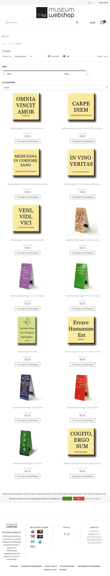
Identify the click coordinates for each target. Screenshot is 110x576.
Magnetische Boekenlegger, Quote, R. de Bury (82, 240)
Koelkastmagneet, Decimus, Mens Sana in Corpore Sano (27, 184)
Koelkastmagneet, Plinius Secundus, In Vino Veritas (82, 184)
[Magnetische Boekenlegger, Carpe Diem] (27, 443)
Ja (67, 499)
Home (4, 44)
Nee (78, 499)
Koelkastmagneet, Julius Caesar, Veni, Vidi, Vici (27, 240)
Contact (94, 527)
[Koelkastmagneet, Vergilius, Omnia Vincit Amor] (27, 108)
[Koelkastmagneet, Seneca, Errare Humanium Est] (82, 331)
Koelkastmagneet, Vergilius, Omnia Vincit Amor (27, 128)
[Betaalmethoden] (33, 532)
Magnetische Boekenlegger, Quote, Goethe (27, 407)
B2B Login (103, 3)
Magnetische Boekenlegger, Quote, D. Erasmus (82, 296)
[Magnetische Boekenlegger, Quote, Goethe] (27, 387)
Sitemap (62, 570)
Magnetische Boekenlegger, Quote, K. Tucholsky (27, 296)
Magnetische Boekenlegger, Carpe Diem (27, 463)
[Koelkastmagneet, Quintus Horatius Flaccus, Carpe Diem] (82, 108)
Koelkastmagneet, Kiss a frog (27, 352)
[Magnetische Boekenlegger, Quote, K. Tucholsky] (27, 276)
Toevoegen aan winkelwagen (27, 141)
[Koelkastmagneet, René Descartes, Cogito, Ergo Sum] (82, 443)
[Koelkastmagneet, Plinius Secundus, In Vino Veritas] (82, 164)
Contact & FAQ (50, 570)
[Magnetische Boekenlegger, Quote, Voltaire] (82, 387)
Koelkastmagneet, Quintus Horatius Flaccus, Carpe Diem (82, 128)
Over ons (14, 566)
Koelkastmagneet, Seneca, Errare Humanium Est (82, 352)
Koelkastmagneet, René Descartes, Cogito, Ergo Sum (82, 463)
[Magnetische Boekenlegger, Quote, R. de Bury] (82, 220)
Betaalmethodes (67, 566)
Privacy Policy (51, 566)
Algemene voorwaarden (31, 566)
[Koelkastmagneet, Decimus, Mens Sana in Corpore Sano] (27, 164)
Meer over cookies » (93, 499)
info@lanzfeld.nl (96, 540)
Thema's (11, 44)
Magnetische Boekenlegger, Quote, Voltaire (82, 407)
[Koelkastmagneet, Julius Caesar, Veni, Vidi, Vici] (27, 220)
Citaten (18, 44)
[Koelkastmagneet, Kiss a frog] (27, 331)
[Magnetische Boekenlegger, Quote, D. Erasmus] (82, 276)
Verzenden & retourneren (89, 566)
